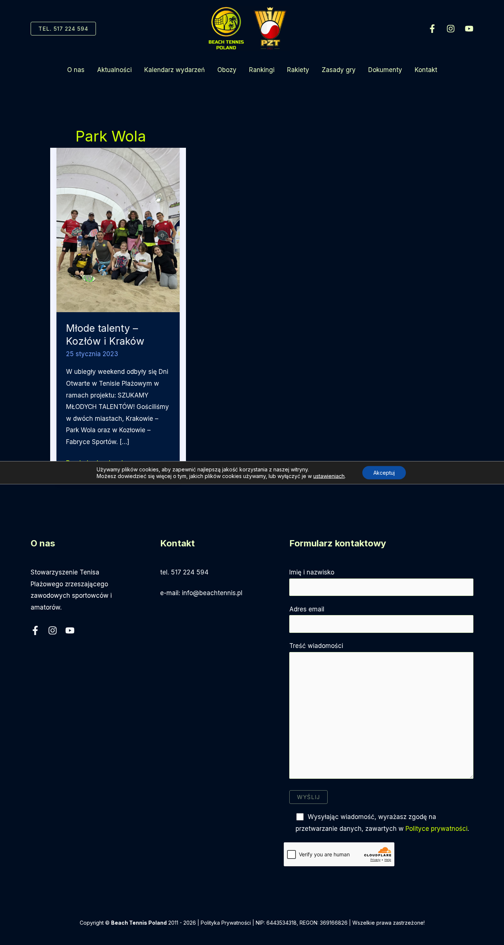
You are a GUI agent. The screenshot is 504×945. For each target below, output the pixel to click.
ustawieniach (329, 476)
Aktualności (114, 70)
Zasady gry (339, 70)
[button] (63, 28)
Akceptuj (384, 473)
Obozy (227, 70)
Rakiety (298, 70)
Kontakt (426, 70)
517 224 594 (189, 572)
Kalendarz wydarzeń (174, 70)
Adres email (306, 609)
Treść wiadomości (316, 645)
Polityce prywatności (436, 828)
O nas (75, 70)
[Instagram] (450, 28)
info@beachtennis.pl (212, 593)
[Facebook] (432, 28)
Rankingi (262, 70)
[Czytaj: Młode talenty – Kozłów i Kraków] (118, 229)
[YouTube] (469, 28)
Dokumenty (385, 70)
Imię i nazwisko (311, 572)
